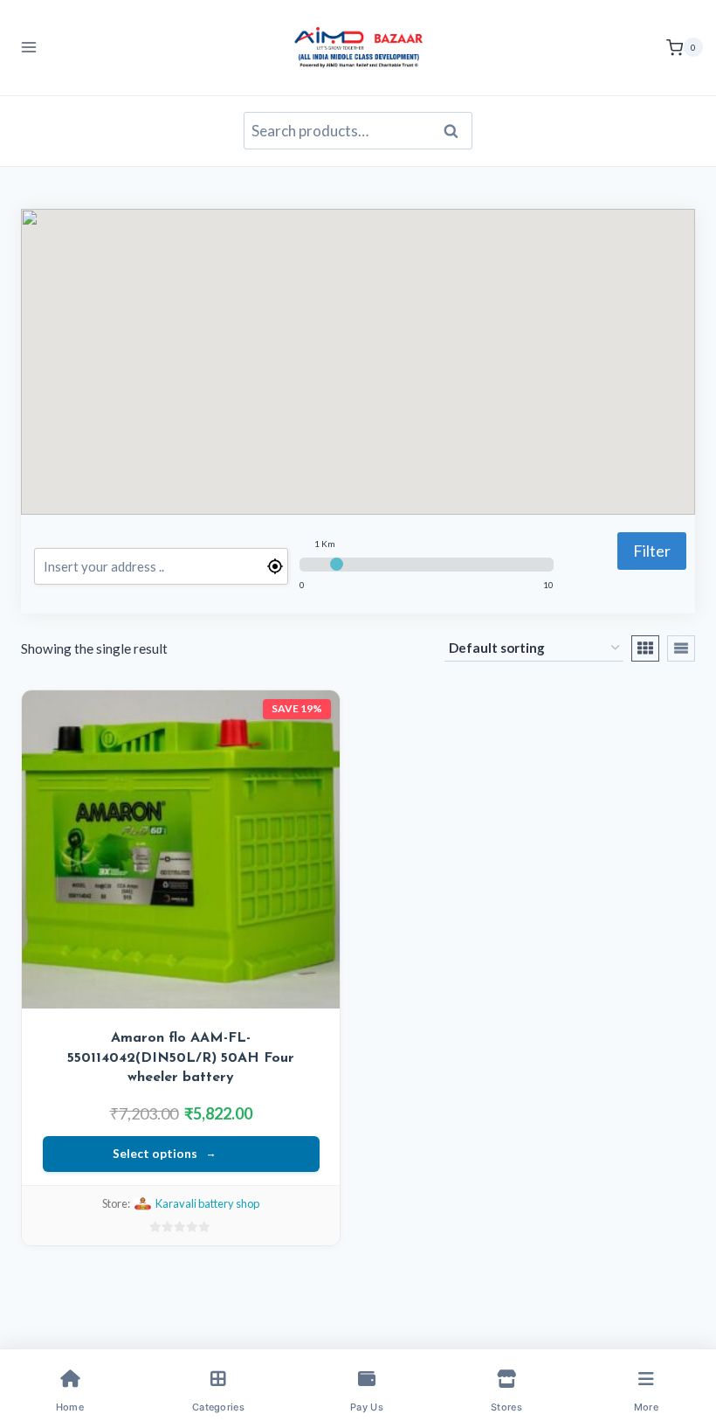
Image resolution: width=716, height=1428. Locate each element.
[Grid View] (645, 648)
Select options (155, 1154)
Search (455, 131)
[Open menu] (29, 47)
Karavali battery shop (207, 1203)
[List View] (681, 648)
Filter (652, 550)
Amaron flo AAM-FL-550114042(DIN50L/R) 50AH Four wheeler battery (180, 1058)
